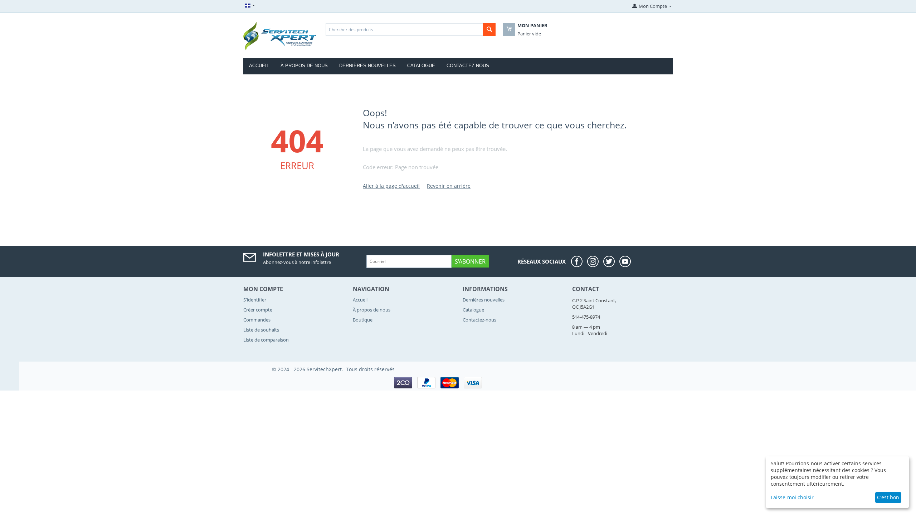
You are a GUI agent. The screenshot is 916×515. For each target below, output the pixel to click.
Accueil (259, 65)
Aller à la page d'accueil (391, 185)
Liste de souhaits (261, 330)
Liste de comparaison (266, 340)
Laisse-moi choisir (792, 497)
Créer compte (257, 309)
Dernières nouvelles (367, 65)
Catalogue (421, 65)
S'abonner (470, 261)
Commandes (257, 320)
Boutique (362, 320)
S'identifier (254, 299)
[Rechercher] (489, 29)
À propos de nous (304, 65)
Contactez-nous (468, 65)
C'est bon (888, 497)
